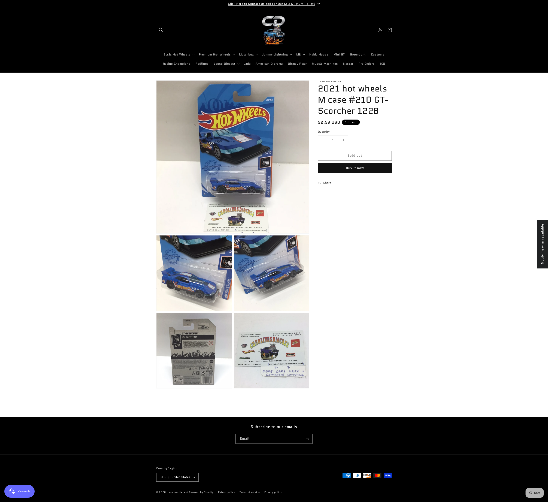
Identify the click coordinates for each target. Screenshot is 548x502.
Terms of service (250, 492)
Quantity (324, 132)
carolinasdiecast (178, 492)
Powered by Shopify (201, 492)
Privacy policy (273, 492)
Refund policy (226, 492)
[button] (161, 30)
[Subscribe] (307, 439)
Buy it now (355, 167)
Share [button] (327, 183)
